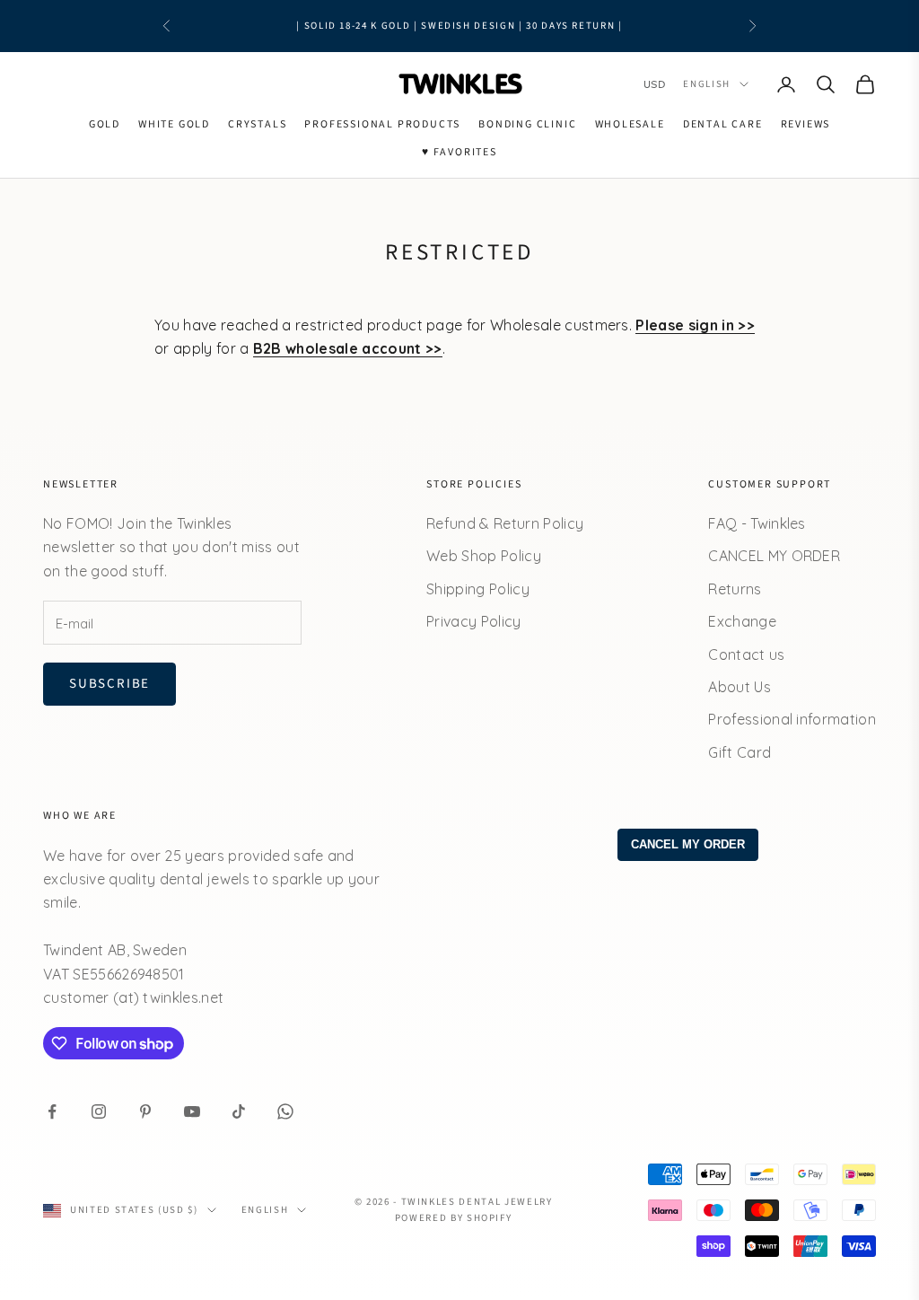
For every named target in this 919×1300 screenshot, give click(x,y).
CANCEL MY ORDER (774, 556)
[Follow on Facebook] (52, 1111)
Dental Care (723, 124)
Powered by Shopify (453, 1218)
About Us (739, 687)
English (707, 84)
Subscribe (109, 683)
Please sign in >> (694, 325)
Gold (104, 124)
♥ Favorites (459, 152)
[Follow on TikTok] (239, 1111)
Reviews (806, 124)
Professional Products (382, 124)
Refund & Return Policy (504, 523)
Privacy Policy (473, 621)
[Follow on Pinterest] (145, 1111)
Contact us (746, 654)
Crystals (257, 124)
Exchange (742, 621)
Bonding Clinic (527, 124)
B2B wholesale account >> (347, 348)
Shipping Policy (478, 589)
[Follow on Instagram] (99, 1111)
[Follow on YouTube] (192, 1111)
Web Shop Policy (483, 556)
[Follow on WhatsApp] (285, 1111)
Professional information (792, 719)
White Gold (174, 124)
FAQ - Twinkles (756, 523)
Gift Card (739, 752)
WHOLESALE (630, 124)
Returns (734, 589)
